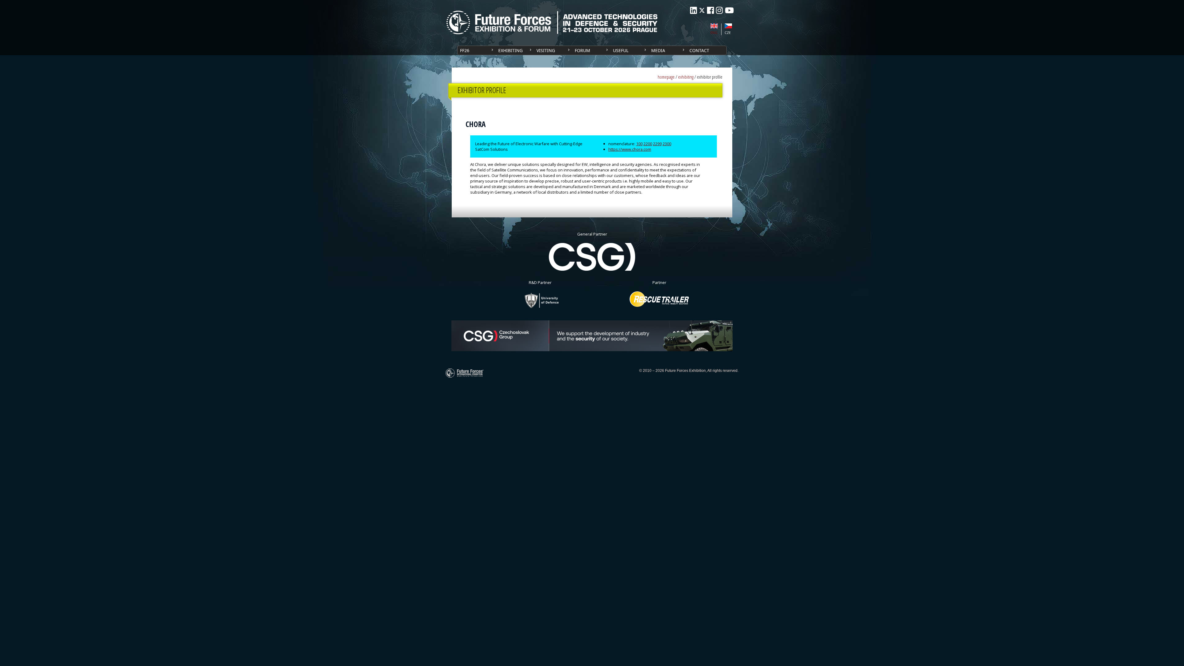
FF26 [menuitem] (464, 50)
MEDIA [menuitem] (658, 50)
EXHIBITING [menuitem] (510, 50)
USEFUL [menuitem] (620, 50)
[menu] (592, 50)
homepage (666, 77)
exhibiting (685, 77)
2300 (667, 143)
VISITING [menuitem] (545, 50)
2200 (647, 143)
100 (639, 143)
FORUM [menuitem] (582, 50)
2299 (657, 143)
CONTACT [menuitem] (699, 50)
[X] (702, 10)
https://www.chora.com (629, 149)
